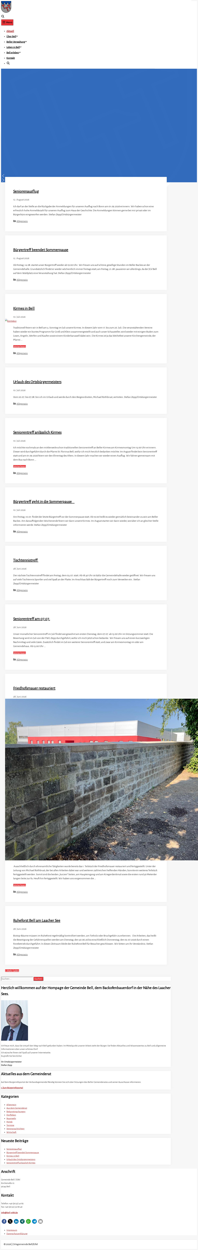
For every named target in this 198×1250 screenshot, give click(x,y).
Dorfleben (11, 1115)
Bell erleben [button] (12, 52)
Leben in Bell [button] (13, 47)
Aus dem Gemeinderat (16, 1108)
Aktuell (10, 31)
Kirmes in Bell (24, 308)
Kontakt (10, 58)
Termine (10, 1125)
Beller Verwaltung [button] (15, 41)
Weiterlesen (19, 346)
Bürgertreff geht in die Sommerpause (43, 502)
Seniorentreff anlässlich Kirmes (37, 432)
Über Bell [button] (11, 36)
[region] (78, 125)
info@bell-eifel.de (9, 1212)
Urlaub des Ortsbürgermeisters (37, 382)
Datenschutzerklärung (16, 1233)
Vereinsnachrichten (15, 1129)
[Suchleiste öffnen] (3, 16)
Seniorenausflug (26, 191)
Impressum (11, 1230)
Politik (9, 1122)
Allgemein (22, 221)
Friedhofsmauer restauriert (34, 688)
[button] (78, 176)
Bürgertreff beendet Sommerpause (40, 250)
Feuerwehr (11, 1118)
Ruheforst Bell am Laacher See (36, 920)
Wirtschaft (11, 1132)
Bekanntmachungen (15, 1111)
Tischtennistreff (25, 560)
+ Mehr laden (12, 970)
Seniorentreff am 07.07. (31, 619)
